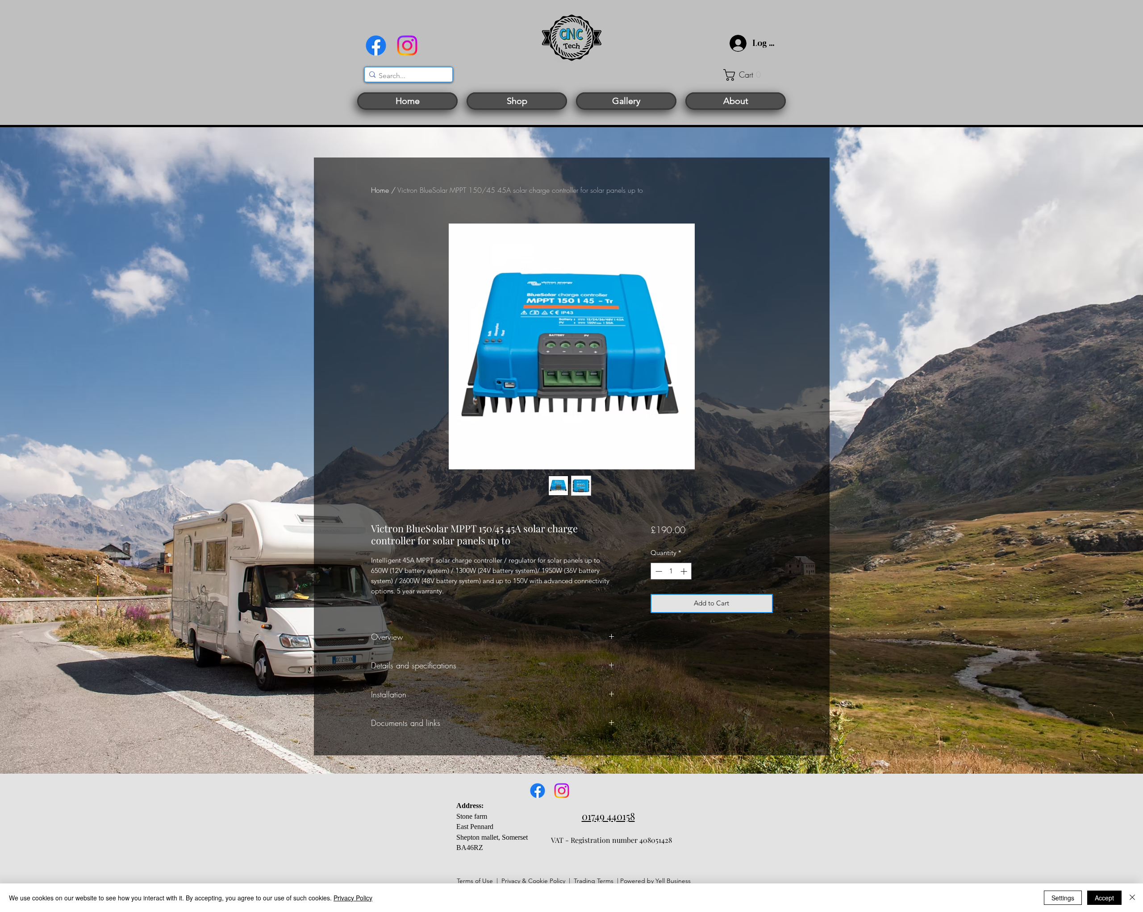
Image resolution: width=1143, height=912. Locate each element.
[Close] (1132, 898)
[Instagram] (407, 45)
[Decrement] (658, 571)
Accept (1104, 897)
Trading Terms (593, 881)
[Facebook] (376, 45)
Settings (1062, 897)
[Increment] (685, 571)
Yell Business (673, 881)
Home (380, 190)
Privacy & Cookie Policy (533, 881)
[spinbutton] (671, 571)
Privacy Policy (353, 897)
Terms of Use (475, 881)
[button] (747, 75)
